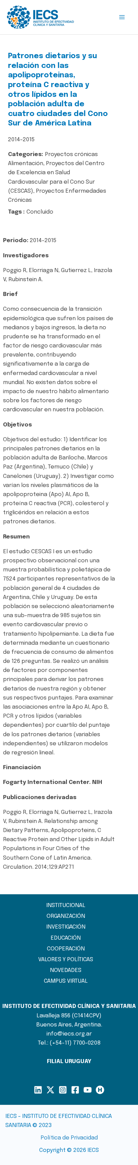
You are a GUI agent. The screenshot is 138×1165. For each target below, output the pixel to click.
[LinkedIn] (38, 1090)
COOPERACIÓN (66, 949)
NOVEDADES (65, 970)
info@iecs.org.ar (69, 1034)
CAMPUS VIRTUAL (66, 981)
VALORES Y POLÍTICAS (65, 960)
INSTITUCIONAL (65, 905)
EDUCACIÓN (66, 938)
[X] (50, 1090)
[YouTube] (87, 1090)
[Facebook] (75, 1090)
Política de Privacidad (69, 1138)
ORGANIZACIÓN (66, 916)
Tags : (16, 212)
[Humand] (100, 1090)
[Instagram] (63, 1090)
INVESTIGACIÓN (65, 927)
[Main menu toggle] (122, 17)
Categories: (25, 154)
